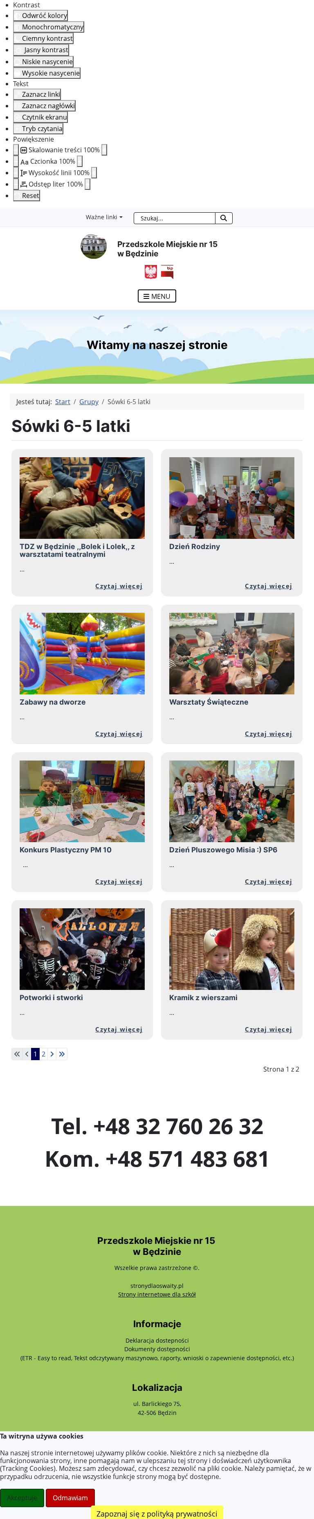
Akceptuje (22, 1497)
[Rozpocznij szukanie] (224, 218)
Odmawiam (70, 1497)
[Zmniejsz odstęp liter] (16, 184)
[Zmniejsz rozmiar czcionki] (16, 161)
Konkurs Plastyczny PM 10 (66, 849)
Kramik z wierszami (203, 997)
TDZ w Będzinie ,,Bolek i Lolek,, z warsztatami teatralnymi (77, 550)
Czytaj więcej (119, 585)
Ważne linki (101, 217)
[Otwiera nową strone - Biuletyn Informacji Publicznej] (165, 271)
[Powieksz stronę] (104, 150)
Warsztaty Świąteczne (209, 702)
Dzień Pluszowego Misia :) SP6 (223, 849)
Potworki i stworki (51, 997)
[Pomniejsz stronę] (16, 150)
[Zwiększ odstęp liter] (87, 184)
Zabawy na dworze (53, 702)
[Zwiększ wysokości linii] (94, 172)
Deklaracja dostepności (157, 1340)
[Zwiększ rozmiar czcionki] (80, 161)
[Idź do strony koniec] (61, 1054)
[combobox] (174, 218)
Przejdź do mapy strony (6, 214)
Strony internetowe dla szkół (157, 1294)
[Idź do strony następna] (51, 1054)
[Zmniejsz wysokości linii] (16, 172)
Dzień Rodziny (194, 546)
